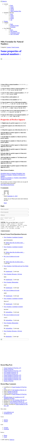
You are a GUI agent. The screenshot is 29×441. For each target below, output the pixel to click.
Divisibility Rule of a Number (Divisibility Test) (13, 173)
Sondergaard (9, 271)
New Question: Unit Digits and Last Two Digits (16, 266)
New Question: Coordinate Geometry (13, 237)
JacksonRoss (9, 312)
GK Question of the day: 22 (11, 372)
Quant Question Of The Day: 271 (12, 378)
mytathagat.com (8, 413)
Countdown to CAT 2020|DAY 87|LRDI (14, 397)
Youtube (6, 427)
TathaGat (11, 439)
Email (5, 437)
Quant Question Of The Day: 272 (12, 376)
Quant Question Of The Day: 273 (12, 375)
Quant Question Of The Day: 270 (12, 379)
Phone (5, 435)
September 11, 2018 (12, 196)
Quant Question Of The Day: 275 (12, 368)
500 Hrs (6, 420)
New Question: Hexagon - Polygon (13, 274)
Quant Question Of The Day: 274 (12, 370)
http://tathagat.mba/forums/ (7, 184)
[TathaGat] (4, 1)
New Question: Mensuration (11, 282)
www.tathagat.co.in (9, 412)
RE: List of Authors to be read (11, 256)
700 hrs (6, 421)
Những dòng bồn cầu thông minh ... (15, 242)
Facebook (6, 429)
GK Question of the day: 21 (11, 373)
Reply (5, 203)
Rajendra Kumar (8, 397)
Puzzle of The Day (8, 369)
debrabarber (9, 336)
